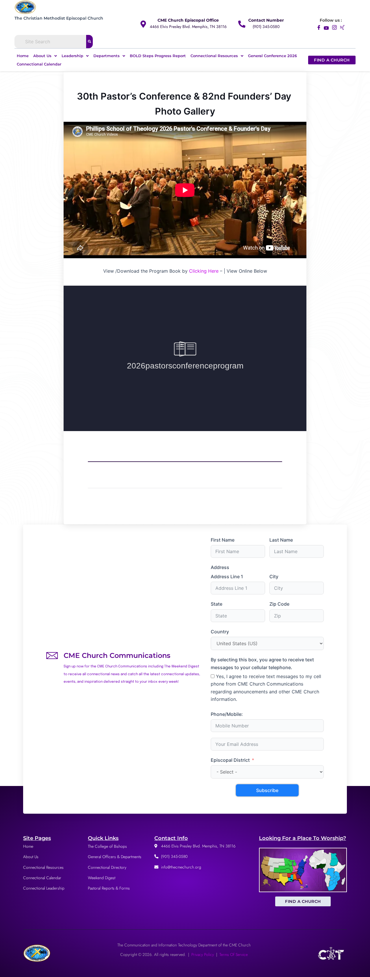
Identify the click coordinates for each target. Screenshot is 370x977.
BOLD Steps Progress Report (158, 55)
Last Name (281, 540)
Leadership (72, 55)
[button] (45, 56)
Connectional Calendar (39, 64)
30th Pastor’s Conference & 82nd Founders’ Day (185, 96)
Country (220, 632)
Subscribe (267, 790)
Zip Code (279, 604)
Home (23, 55)
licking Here (206, 271)
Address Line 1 (227, 576)
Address (220, 567)
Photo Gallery (185, 111)
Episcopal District (230, 760)
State (216, 604)
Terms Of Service (233, 954)
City (273, 576)
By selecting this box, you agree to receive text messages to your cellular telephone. (262, 663)
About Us (42, 55)
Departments (106, 55)
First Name (222, 540)
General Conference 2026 (272, 55)
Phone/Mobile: (227, 714)
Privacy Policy (202, 954)
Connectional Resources (214, 55)
